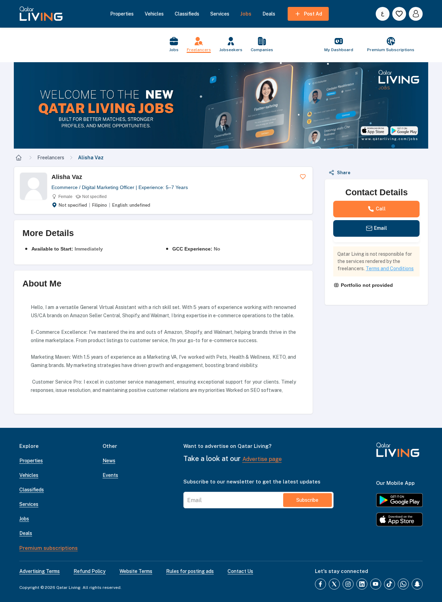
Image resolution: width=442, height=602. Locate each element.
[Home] (18, 157)
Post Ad (313, 14)
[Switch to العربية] (383, 14)
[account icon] (416, 14)
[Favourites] (399, 14)
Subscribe (307, 500)
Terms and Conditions (390, 268)
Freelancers (50, 157)
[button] (221, 105)
